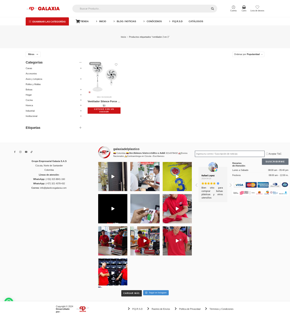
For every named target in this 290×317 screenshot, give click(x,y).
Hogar (29, 95)
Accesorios (31, 73)
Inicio (123, 37)
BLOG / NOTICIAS (126, 21)
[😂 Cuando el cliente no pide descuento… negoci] (145, 176)
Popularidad (253, 54)
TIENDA (84, 21)
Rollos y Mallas (33, 84)
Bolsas (29, 89)
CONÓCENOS (154, 21)
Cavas (29, 68)
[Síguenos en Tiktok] (32, 152)
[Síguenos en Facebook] (15, 152)
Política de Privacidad (189, 309)
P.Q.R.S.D (177, 21)
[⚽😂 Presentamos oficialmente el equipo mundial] (112, 208)
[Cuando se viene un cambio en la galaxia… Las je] (177, 240)
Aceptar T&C (275, 154)
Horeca (29, 105)
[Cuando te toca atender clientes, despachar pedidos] (177, 176)
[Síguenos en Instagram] (20, 152)
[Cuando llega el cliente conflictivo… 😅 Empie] (112, 273)
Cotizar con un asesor (104, 110)
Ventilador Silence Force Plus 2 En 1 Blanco (104, 101)
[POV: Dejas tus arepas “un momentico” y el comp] (145, 240)
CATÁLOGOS (196, 21)
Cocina (29, 100)
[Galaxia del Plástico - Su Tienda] (43, 9)
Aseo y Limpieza (34, 79)
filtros (31, 54)
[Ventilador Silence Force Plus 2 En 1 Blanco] (104, 76)
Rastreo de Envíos (161, 309)
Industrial (30, 111)
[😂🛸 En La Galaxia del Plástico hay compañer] (145, 208)
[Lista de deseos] (116, 64)
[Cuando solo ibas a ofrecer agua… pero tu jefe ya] (112, 240)
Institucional (31, 116)
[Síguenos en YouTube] (26, 152)
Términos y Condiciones (221, 309)
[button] (230, 186)
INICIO (102, 21)
